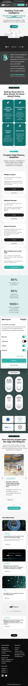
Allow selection (14, 365)
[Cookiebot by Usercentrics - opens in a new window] (20, 320)
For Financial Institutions (19, 1)
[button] (26, 4)
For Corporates (7, 1)
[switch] (24, 341)
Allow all (14, 360)
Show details (20, 356)
